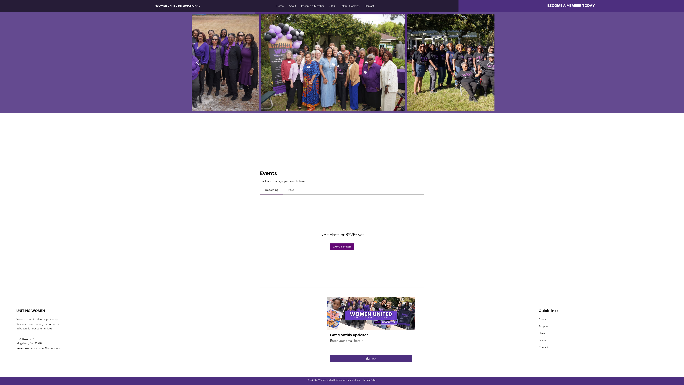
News (542, 333)
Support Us (545, 326)
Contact (543, 347)
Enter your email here (345, 340)
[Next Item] (488, 62)
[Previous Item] (198, 62)
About (542, 319)
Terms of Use (353, 380)
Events (542, 340)
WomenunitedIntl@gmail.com (42, 348)
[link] (272, 189)
